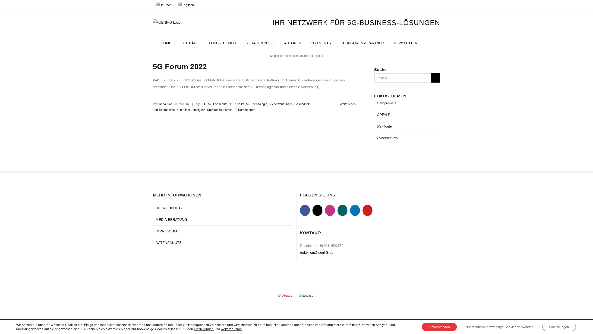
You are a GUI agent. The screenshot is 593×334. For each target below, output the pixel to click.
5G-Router (385, 126)
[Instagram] (330, 210)
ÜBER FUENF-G (169, 208)
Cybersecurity (387, 138)
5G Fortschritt (217, 104)
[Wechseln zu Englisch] (186, 5)
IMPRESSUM (166, 231)
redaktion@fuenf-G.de (316, 252)
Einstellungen (204, 329)
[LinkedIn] (355, 210)
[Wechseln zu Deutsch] (285, 295)
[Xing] (342, 210)
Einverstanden (439, 327)
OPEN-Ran (385, 115)
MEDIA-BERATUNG (171, 220)
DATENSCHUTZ (168, 243)
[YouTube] (367, 210)
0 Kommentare (245, 110)
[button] (428, 42)
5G (204, 104)
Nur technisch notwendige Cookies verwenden (499, 327)
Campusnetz (386, 103)
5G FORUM (236, 104)
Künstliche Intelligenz (191, 110)
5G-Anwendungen (281, 104)
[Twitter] (317, 210)
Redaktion (165, 104)
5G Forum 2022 (180, 66)
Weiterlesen (348, 104)
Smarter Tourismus (220, 110)
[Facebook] (305, 210)
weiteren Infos (231, 329)
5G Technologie (256, 104)
